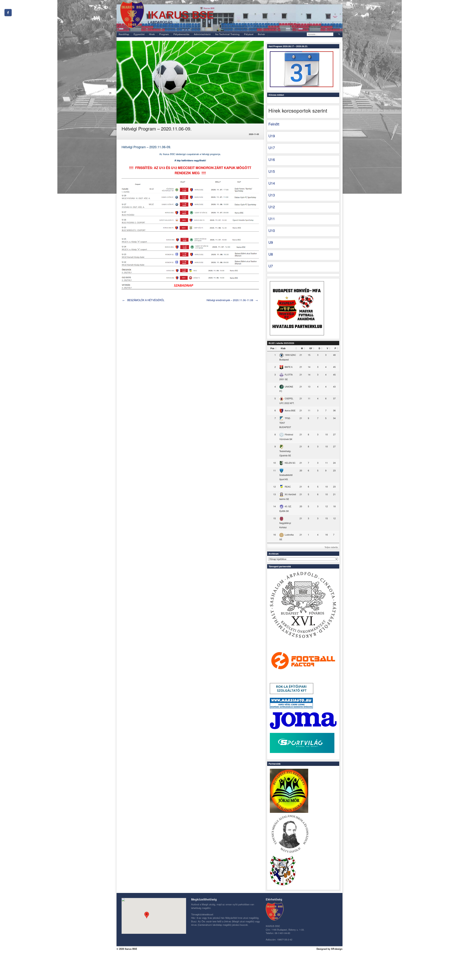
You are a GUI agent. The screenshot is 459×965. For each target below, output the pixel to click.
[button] (146, 915)
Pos (272, 348)
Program (164, 34)
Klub (283, 348)
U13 (271, 195)
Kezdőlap (124, 34)
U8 (270, 254)
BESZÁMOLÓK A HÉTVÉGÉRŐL (143, 300)
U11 (271, 218)
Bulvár (261, 34)
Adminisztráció (202, 34)
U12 (271, 206)
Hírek (152, 34)
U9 (270, 242)
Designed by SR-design (329, 948)
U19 (271, 135)
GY (310, 348)
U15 (271, 171)
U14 (271, 183)
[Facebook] (8, 12)
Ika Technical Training (227, 34)
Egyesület (139, 34)
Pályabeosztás (181, 34)
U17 (271, 147)
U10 (271, 230)
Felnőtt (273, 124)
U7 (270, 265)
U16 (271, 159)
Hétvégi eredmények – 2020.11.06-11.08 (232, 300)
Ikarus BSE (181, 15)
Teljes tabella (331, 547)
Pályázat (248, 34)
